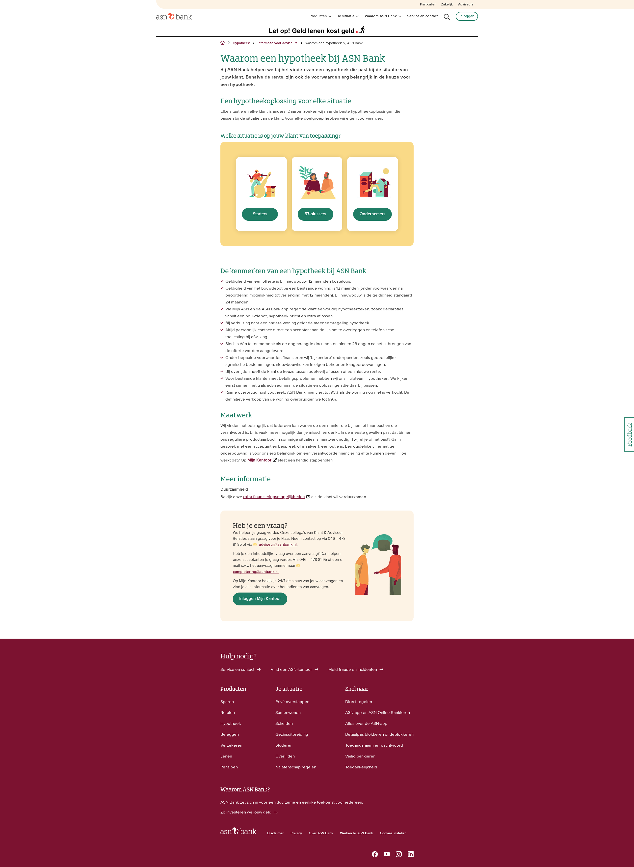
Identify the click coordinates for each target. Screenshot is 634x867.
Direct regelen (358, 701)
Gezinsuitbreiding (291, 734)
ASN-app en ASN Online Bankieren (377, 712)
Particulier (428, 4)
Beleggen (229, 734)
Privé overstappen (292, 701)
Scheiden (284, 723)
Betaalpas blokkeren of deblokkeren (379, 734)
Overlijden (285, 756)
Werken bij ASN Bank (356, 833)
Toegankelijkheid (361, 766)
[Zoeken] (447, 17)
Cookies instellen (393, 833)
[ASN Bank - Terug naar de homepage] (238, 832)
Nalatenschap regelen (295, 766)
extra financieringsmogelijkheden (274, 497)
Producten (318, 16)
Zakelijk (447, 4)
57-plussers (315, 214)
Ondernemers (372, 214)
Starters (260, 214)
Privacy (296, 833)
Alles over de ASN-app (366, 723)
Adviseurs (466, 4)
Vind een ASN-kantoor (292, 669)
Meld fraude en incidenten (353, 669)
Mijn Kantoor (259, 460)
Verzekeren (231, 745)
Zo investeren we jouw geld (246, 812)
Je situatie (345, 16)
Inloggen (467, 16)
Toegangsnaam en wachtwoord (374, 745)
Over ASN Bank (321, 833)
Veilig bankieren (360, 756)
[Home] (174, 16)
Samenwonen (288, 712)
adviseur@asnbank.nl (278, 544)
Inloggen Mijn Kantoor (260, 599)
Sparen (227, 701)
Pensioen (229, 766)
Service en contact (422, 16)
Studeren (283, 745)
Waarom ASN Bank (381, 16)
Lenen (226, 756)
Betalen (227, 712)
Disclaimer (275, 833)
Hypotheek (230, 723)
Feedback (629, 435)
